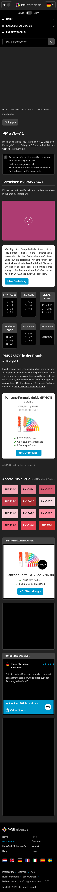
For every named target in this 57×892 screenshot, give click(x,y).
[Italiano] (35, 860)
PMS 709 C (10, 525)
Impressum (8, 872)
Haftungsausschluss (30, 881)
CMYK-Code (9, 294)
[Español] (42, 860)
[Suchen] (51, 41)
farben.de (18, 829)
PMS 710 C (28, 525)
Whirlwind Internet (27, 887)
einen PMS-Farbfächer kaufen (29, 386)
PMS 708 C (46, 513)
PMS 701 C (28, 489)
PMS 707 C (28, 513)
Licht (36, 13)
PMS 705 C (46, 501)
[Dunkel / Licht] (29, 13)
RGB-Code (28, 294)
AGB (33, 872)
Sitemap (22, 872)
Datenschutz (9, 881)
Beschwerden (30, 876)
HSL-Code (28, 326)
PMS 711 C (47, 525)
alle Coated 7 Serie (43, 479)
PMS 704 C (28, 501)
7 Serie (34, 145)
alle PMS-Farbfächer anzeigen (17, 465)
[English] (12, 860)
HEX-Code (47, 326)
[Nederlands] (4, 860)
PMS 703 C (10, 501)
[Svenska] (50, 860)
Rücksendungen (10, 876)
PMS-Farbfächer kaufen (19, 540)
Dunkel (21, 13)
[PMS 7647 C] (28, 221)
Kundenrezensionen (17, 655)
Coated (19, 26)
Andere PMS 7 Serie (20, 479)
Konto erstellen (34, 171)
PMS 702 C (46, 489)
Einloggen (10, 122)
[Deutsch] (50, 4)
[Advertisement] (28, 76)
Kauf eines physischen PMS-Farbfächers (28, 263)
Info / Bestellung (16, 281)
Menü (9, 19)
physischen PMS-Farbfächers (17, 383)
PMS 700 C (10, 489)
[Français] (27, 860)
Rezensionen (29, 703)
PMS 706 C (10, 513)
